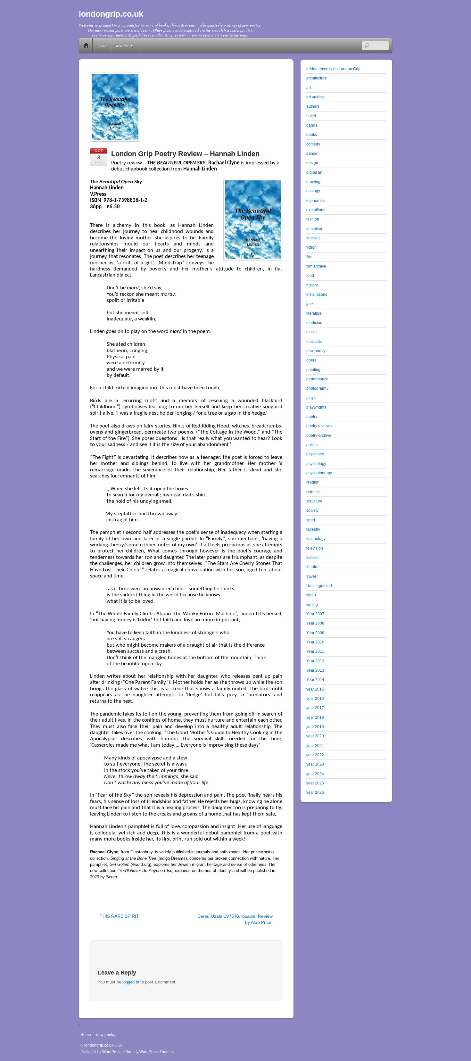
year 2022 (315, 755)
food (310, 275)
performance (317, 379)
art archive (315, 97)
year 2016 (315, 698)
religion (312, 482)
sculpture (314, 501)
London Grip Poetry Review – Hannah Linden (185, 154)
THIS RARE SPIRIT (119, 916)
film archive (316, 266)
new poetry (125, 45)
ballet (311, 116)
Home (86, 45)
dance (311, 153)
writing (312, 604)
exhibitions (315, 210)
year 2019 (315, 727)
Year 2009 (315, 633)
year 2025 (315, 783)
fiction (311, 247)
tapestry (313, 529)
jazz (309, 304)
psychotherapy (319, 473)
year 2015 (315, 689)
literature (314, 313)
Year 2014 (315, 679)
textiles (312, 557)
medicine (314, 322)
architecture (316, 78)
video (311, 595)
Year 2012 (315, 661)
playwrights (316, 407)
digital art (314, 172)
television (314, 548)
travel (311, 576)
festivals (313, 238)
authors (312, 106)
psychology (316, 463)
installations (316, 294)
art (308, 88)
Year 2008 (315, 623)
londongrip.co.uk (98, 1045)
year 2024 (315, 774)
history (312, 285)
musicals (314, 341)
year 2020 (315, 736)
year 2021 (315, 745)
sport (310, 520)
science (313, 492)
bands (311, 125)
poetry (311, 416)
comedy (313, 144)
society (312, 510)
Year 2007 (315, 614)
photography (317, 388)
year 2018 (315, 717)
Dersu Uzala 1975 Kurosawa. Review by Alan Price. (235, 919)
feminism (314, 229)
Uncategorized (319, 586)
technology (316, 538)
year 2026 (315, 792)
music (311, 332)
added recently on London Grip (333, 69)
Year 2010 (315, 642)
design (312, 163)
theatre (312, 567)
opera (311, 360)
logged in (130, 982)
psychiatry (315, 454)
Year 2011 (315, 651)
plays (311, 397)
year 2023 (315, 764)
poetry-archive (318, 435)
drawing (313, 181)
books (311, 134)
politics (312, 445)
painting (313, 370)
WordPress (111, 1051)
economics (315, 200)
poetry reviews (319, 426)
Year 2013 (315, 670)
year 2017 (315, 708)
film (309, 257)
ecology (313, 191)
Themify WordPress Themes (149, 1051)
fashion (312, 219)
